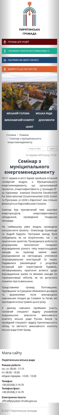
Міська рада (44, 113)
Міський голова (18, 113)
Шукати (52, 149)
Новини (24, 135)
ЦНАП (29, 126)
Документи (46, 120)
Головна (11, 135)
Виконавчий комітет (19, 120)
